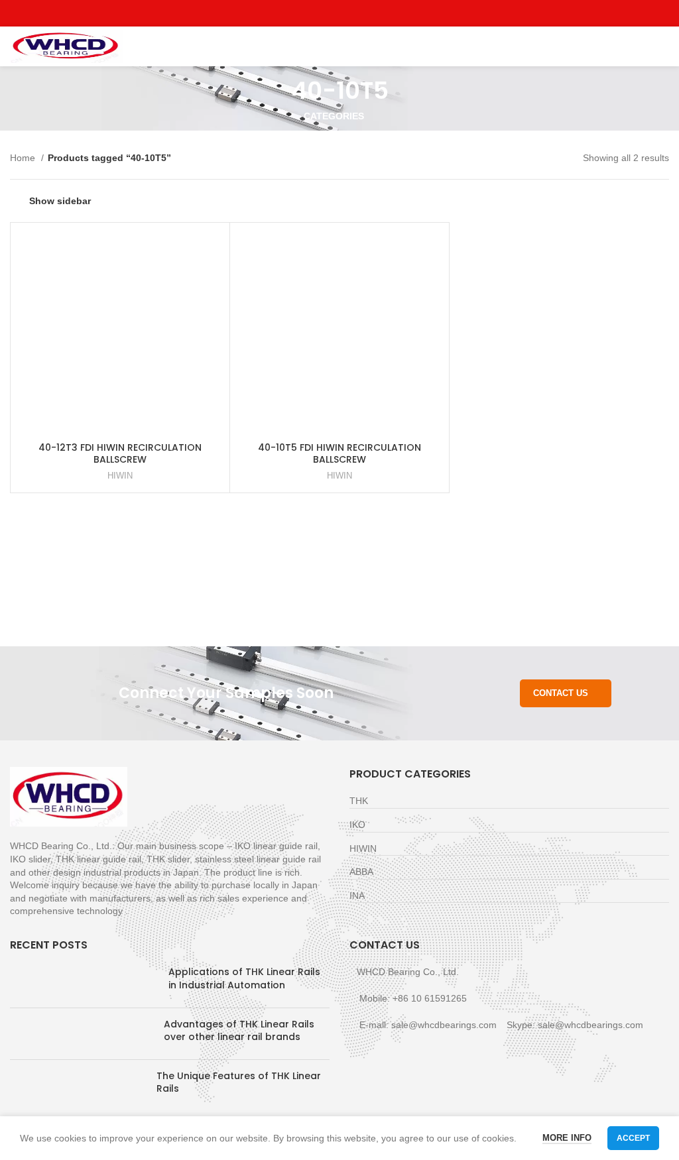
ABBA (361, 871)
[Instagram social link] (339, 13)
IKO (357, 824)
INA (357, 895)
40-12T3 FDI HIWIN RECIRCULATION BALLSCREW (120, 453)
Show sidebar (60, 201)
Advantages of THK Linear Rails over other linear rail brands (239, 1030)
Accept (633, 1138)
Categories (334, 116)
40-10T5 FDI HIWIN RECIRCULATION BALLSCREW (339, 453)
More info (566, 1138)
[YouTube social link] (355, 13)
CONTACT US (560, 693)
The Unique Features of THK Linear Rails (238, 1082)
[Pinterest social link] (370, 13)
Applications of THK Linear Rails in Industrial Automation (244, 978)
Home (24, 157)
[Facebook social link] (309, 13)
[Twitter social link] (324, 13)
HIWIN (120, 476)
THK (358, 800)
